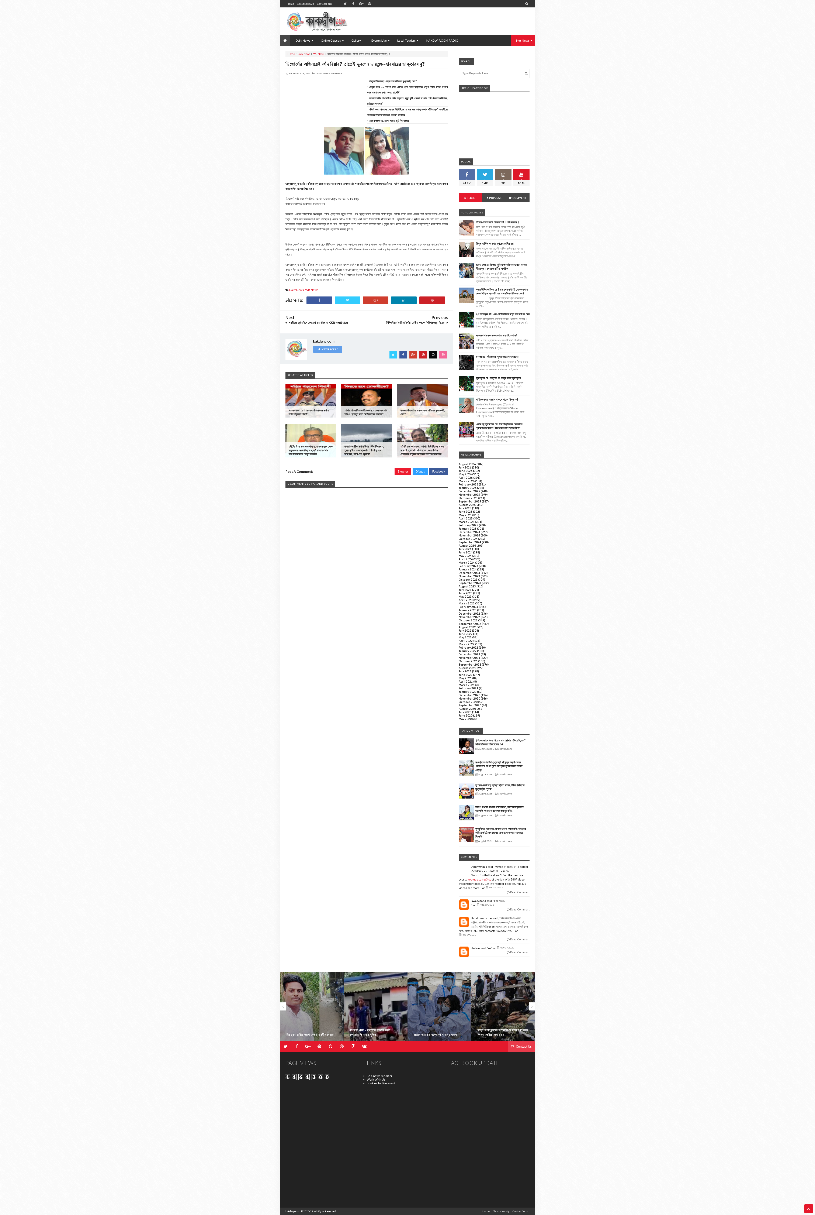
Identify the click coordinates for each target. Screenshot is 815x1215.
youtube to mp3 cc (479, 879)
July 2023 (465, 589)
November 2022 (469, 617)
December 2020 (469, 695)
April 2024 (466, 559)
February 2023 (468, 606)
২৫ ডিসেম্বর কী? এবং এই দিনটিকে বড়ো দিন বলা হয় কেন (503, 314)
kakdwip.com (292, 1211)
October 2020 (468, 702)
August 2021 (467, 668)
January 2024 (467, 569)
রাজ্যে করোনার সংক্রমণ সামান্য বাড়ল (371, 1034)
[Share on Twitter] (347, 300)
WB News (319, 53)
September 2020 (470, 705)
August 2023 (467, 586)
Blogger (403, 471)
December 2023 (469, 572)
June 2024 (465, 552)
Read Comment (520, 892)
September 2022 (470, 623)
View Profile (330, 349)
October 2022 (468, 620)
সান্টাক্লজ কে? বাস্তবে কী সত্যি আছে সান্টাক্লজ (498, 378)
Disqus (420, 471)
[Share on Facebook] (319, 300)
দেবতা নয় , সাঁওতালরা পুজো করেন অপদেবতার (497, 356)
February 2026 (468, 484)
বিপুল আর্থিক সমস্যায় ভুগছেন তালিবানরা (495, 243)
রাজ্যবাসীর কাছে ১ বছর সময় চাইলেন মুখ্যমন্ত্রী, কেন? (393, 81)
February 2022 (468, 647)
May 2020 (465, 719)
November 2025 (469, 494)
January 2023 (467, 610)
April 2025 (466, 518)
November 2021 (469, 657)
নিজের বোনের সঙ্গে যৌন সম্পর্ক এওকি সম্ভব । (497, 222)
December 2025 (469, 491)
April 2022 (466, 640)
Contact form (325, 3)
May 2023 (465, 596)
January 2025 (467, 528)
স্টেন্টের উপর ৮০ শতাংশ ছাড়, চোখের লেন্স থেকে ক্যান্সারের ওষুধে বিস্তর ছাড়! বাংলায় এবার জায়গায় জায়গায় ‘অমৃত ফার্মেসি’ (311, 450)
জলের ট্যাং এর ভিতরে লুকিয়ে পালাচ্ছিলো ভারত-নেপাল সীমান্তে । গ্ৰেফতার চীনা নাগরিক (501, 266)
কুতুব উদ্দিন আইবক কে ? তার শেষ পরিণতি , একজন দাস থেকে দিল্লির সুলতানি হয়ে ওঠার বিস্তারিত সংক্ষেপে (502, 291)
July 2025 (465, 508)
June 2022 (465, 634)
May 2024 (465, 555)
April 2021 (466, 681)
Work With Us (376, 1079)
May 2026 (465, 474)
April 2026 (466, 477)
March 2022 (467, 644)
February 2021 (468, 688)
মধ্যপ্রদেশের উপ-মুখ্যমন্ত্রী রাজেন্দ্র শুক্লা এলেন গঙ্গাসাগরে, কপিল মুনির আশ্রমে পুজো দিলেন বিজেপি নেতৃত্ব (499, 766)
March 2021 (467, 685)
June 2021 (465, 674)
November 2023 (469, 576)
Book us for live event (381, 1083)
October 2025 (468, 498)
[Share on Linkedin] (404, 300)
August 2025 (467, 505)
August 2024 (467, 545)
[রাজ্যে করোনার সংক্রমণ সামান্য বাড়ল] (376, 1008)
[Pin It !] (432, 300)
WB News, (336, 73)
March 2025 (467, 522)
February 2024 (468, 566)
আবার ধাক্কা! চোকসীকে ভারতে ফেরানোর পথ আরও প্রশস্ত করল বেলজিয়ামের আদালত (365, 412)
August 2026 (467, 464)
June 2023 (465, 593)
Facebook (438, 471)
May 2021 (465, 678)
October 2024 (468, 538)
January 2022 (467, 651)
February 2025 (468, 525)
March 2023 (467, 603)
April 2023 (466, 600)
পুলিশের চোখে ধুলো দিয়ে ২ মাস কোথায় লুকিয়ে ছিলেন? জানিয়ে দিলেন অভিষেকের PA (500, 742)
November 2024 (469, 535)
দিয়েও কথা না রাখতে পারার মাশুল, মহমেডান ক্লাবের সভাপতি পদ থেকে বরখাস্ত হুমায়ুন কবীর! (499, 809)
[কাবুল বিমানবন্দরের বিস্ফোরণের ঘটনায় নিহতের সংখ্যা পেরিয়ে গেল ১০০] (439, 1008)
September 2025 (470, 501)
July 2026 (465, 467)
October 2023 (468, 579)
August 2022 (467, 627)
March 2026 (467, 481)
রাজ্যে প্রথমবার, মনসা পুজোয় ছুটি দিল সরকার (389, 120)
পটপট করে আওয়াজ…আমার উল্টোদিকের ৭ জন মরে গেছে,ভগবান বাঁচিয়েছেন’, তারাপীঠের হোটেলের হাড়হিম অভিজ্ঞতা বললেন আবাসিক (422, 450)
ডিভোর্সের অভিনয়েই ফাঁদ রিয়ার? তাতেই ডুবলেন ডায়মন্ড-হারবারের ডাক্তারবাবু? (355, 64)
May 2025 (465, 515)
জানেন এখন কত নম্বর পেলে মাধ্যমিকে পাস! (496, 335)
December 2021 (469, 654)
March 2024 (467, 562)
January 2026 (467, 488)
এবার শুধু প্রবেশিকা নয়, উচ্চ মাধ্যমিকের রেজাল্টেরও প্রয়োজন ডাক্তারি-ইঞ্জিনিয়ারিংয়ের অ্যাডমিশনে (499, 426)
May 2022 (465, 637)
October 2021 (468, 661)
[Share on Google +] (375, 300)
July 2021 (465, 671)
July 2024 (465, 549)
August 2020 (467, 708)
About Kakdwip (305, 3)
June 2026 (465, 471)
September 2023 (470, 583)
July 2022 (465, 630)
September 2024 (470, 542)
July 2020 (465, 712)
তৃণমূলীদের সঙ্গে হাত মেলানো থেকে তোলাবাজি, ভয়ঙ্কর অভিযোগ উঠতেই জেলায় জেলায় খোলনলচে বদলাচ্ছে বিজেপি (500, 832)
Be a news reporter (379, 1076)
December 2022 (469, 613)
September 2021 (470, 664)
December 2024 (469, 532)
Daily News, (323, 73)
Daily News (304, 53)
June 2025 (465, 511)
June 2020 (465, 715)
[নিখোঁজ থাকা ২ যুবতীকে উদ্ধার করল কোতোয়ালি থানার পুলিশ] (312, 1008)
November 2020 (469, 698)
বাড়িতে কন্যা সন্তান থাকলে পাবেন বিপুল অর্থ (497, 399)
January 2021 (467, 691)
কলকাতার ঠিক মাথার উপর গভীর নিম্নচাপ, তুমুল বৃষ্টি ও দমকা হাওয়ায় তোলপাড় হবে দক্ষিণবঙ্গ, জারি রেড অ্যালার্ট (364, 450)
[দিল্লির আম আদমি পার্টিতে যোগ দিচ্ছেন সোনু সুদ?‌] (503, 1008)
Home (290, 3)
